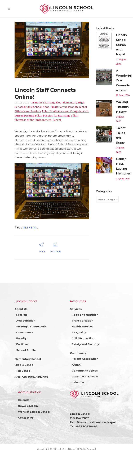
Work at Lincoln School (34, 411)
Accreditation (25, 320)
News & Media (28, 405)
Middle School (33, 107)
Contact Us (26, 417)
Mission (21, 314)
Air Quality (79, 332)
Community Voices (85, 370)
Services (76, 308)
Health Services (82, 326)
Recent (56, 120)
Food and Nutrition (85, 314)
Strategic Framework (31, 326)
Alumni (76, 364)
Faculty (21, 338)
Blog (58, 102)
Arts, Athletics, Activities (31, 376)
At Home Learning (43, 102)
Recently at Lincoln (85, 376)
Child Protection (83, 338)
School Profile (26, 350)
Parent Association (85, 358)
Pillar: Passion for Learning (52, 115)
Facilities (22, 344)
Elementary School (28, 358)
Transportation (82, 320)
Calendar (78, 382)
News (46, 107)
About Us (21, 308)
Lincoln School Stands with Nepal (121, 44)
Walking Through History (122, 106)
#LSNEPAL (30, 227)
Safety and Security (85, 344)
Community (78, 353)
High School (23, 370)
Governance (24, 332)
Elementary (70, 102)
